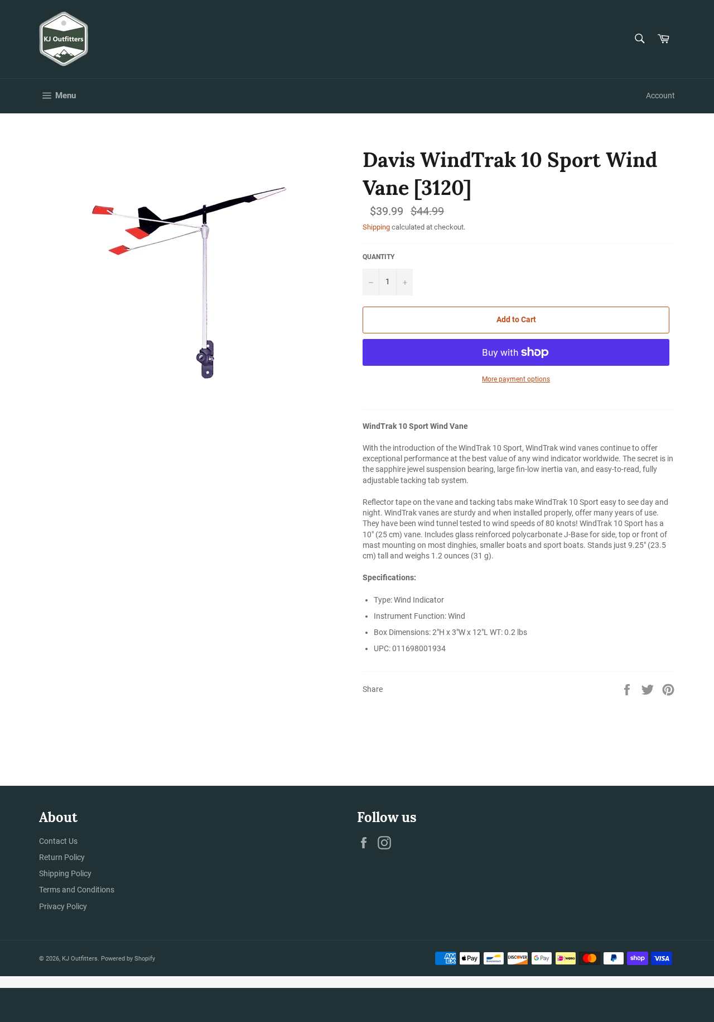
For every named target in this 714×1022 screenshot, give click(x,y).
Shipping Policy (65, 873)
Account (660, 95)
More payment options (516, 379)
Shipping (376, 227)
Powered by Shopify (128, 958)
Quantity (378, 257)
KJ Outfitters (80, 958)
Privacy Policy (63, 906)
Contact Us (58, 841)
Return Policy (62, 857)
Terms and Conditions (76, 889)
